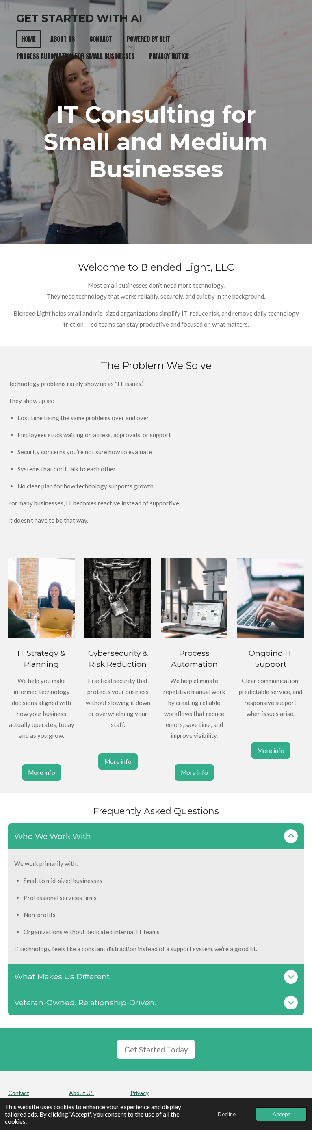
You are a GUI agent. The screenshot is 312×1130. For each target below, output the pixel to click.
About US (81, 1092)
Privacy (139, 1092)
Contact (18, 1092)
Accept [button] (281, 1114)
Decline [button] (227, 1114)
